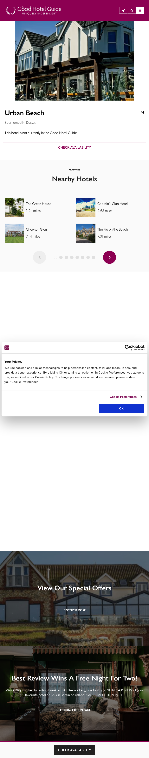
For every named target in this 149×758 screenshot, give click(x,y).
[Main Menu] (140, 10)
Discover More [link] (74, 610)
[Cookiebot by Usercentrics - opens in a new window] (128, 347)
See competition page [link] (75, 710)
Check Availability (74, 750)
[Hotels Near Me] (123, 10)
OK (121, 408)
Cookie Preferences (123, 396)
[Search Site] (132, 10)
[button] (132, 10)
